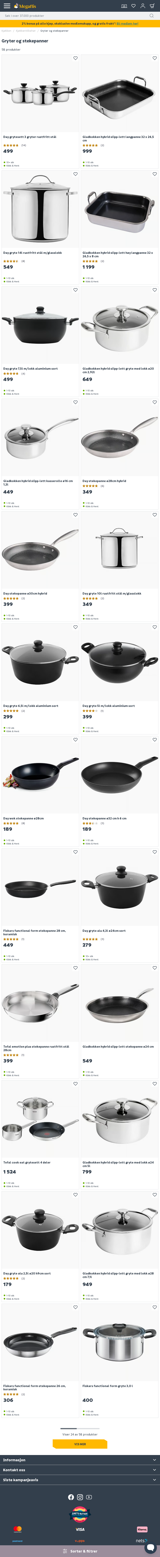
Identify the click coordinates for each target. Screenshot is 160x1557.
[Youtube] (89, 1497)
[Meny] (7, 6)
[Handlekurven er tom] (152, 6)
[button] (152, 16)
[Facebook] (71, 1497)
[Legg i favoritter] (75, 58)
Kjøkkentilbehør (26, 30)
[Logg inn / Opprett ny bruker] (143, 6)
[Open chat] (150, 1547)
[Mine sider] (133, 6)
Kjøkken (6, 30)
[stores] (124, 6)
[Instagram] (80, 1497)
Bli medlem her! (127, 23)
